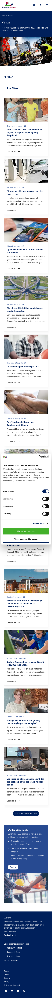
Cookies (6, 974)
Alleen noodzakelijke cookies (26, 539)
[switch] (45, 499)
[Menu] (47, 5)
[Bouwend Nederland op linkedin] (6, 990)
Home (3, 15)
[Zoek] (34, 5)
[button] (46, 5)
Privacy (6, 982)
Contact (6, 971)
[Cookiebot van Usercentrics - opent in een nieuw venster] (38, 456)
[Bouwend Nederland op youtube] (12, 990)
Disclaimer (7, 978)
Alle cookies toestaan (26, 531)
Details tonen (39, 523)
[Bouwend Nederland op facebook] (17, 990)
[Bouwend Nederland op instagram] (23, 990)
